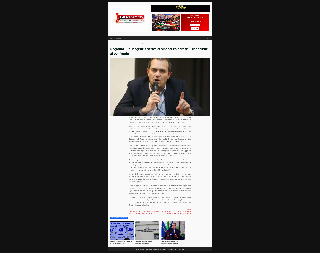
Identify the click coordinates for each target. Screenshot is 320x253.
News (111, 38)
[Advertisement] (180, 8)
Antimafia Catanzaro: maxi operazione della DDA (147, 230)
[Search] (207, 38)
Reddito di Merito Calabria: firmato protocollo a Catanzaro (122, 230)
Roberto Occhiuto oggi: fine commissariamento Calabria (173, 230)
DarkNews (171, 249)
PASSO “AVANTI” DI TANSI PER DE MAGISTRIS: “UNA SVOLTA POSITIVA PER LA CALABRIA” (176, 212)
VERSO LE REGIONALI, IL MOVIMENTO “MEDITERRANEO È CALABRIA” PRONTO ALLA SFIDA (144, 212)
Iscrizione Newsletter (122, 38)
